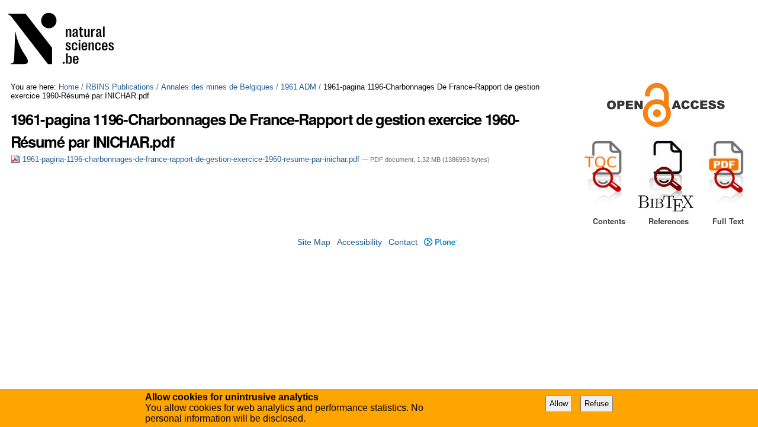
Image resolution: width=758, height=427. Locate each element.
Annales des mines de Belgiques (217, 86)
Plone (440, 242)
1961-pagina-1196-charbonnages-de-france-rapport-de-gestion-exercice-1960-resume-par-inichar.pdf (191, 159)
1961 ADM (298, 86)
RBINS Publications (120, 86)
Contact (402, 242)
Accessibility (359, 242)
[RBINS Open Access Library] (68, 41)
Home (69, 86)
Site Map (313, 242)
